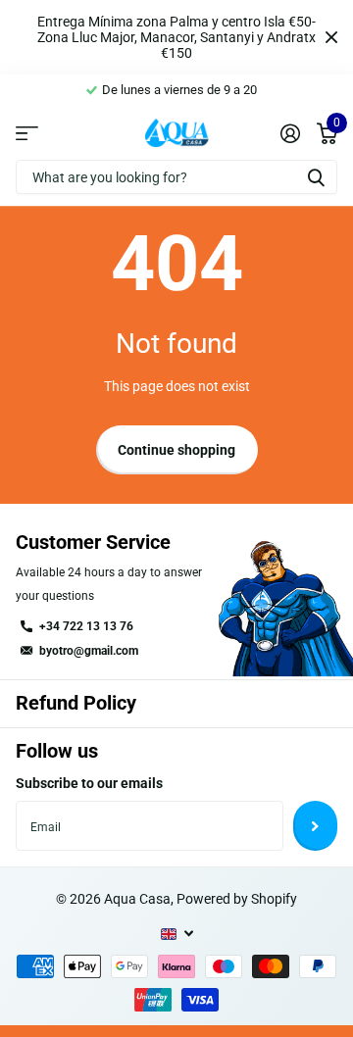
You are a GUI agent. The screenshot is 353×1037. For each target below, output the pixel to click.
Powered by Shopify (236, 899)
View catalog (27, 133)
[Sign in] (289, 133)
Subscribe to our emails (89, 783)
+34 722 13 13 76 (86, 626)
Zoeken (315, 177)
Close (331, 37)
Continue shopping (176, 450)
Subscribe (315, 825)
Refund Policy (76, 703)
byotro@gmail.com (88, 651)
